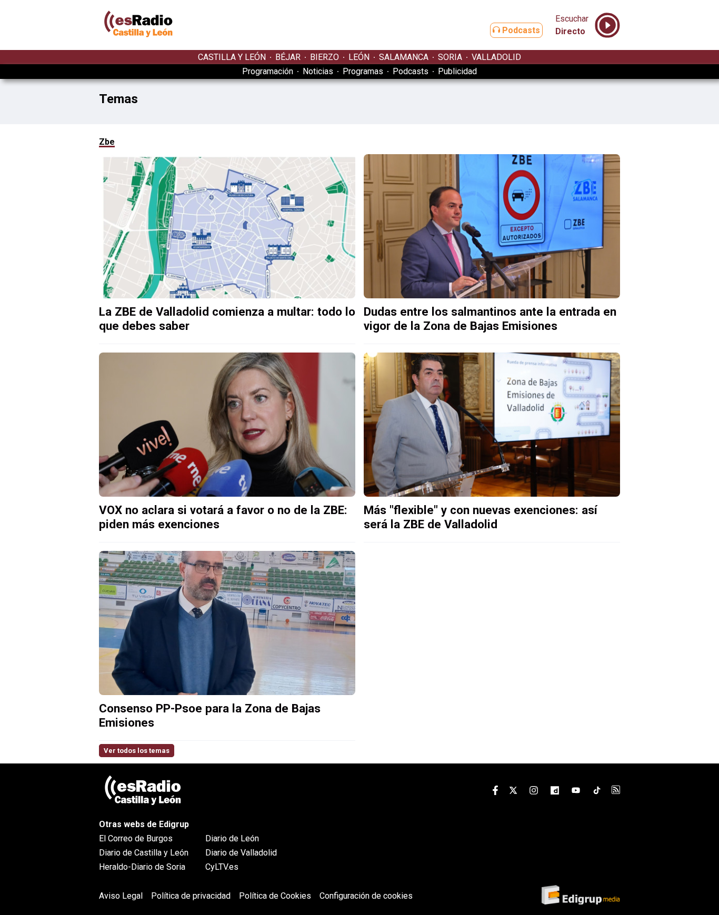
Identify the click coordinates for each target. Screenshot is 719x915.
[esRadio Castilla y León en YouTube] (576, 792)
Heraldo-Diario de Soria (142, 867)
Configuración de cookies (366, 896)
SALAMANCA (403, 57)
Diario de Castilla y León (143, 853)
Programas (363, 71)
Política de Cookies (275, 896)
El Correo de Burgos (136, 838)
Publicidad (457, 71)
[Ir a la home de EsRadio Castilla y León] (138, 45)
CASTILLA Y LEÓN (232, 57)
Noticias (318, 71)
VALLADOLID (496, 57)
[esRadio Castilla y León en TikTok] (597, 792)
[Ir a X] (513, 792)
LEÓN (359, 57)
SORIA (450, 57)
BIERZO (324, 57)
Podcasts (520, 30)
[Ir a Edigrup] (580, 896)
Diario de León (232, 838)
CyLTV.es (221, 867)
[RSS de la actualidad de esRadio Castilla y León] (616, 791)
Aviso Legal (121, 896)
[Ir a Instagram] (533, 792)
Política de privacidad (191, 896)
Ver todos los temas (136, 751)
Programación (267, 71)
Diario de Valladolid (241, 853)
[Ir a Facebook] (495, 792)
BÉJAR (288, 57)
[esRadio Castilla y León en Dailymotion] (554, 792)
